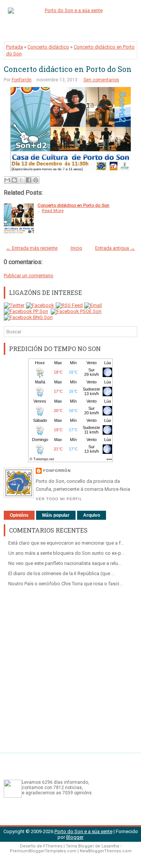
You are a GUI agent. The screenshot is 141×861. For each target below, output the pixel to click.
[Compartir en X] (21, 180)
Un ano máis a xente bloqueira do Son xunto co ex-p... (66, 553)
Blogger (74, 837)
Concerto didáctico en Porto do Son (68, 69)
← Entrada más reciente (32, 248)
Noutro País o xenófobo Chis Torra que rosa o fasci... (65, 583)
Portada (14, 47)
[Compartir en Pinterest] (35, 180)
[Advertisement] (70, 666)
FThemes (52, 846)
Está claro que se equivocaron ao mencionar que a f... (66, 543)
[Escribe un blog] (14, 180)
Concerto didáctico (48, 47)
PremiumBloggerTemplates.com (43, 851)
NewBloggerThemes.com (106, 851)
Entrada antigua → (115, 248)
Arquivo (91, 515)
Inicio (76, 248)
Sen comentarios (101, 79)
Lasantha (110, 846)
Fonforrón (22, 79)
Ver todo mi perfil (59, 499)
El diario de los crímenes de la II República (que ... (61, 573)
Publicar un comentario (28, 275)
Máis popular (56, 515)
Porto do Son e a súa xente (83, 831)
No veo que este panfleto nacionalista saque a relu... (64, 563)
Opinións (19, 515)
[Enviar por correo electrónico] (7, 180)
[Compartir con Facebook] (28, 180)
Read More (53, 210)
